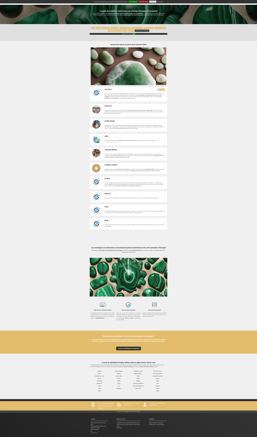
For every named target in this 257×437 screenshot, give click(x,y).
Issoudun (119, 373)
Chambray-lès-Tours (99, 376)
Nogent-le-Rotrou (138, 373)
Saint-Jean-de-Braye (157, 373)
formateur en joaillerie (160, 28)
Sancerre (158, 378)
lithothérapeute (117, 30)
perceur (125, 30)
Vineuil (157, 390)
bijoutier (98, 28)
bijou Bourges (119, 427)
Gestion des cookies (95, 429)
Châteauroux (99, 383)
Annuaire (92, 422)
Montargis (119, 388)
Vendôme (158, 385)
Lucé (119, 385)
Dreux (99, 390)
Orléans (138, 378)
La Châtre (119, 378)
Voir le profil (161, 89)
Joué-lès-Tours (119, 376)
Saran (157, 381)
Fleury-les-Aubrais (119, 371)
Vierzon (157, 388)
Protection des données (95, 427)
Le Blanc (119, 381)
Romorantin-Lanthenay (138, 383)
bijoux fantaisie (114, 28)
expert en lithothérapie (137, 28)
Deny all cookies (144, 1)
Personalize (153, 1)
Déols (99, 388)
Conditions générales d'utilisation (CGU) (98, 426)
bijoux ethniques (105, 28)
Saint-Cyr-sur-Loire (158, 371)
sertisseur (131, 30)
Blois (99, 373)
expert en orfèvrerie (148, 28)
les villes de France (100, 318)
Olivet (138, 376)
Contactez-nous (94, 432)
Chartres (99, 378)
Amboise (99, 371)
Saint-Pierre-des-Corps (158, 376)
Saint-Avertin (138, 388)
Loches (118, 383)
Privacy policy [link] (160, 1)
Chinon (99, 385)
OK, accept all (133, 1)
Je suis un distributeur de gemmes (128, 348)
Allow (134, 33)
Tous (93, 28)
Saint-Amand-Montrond (138, 385)
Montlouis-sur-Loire (138, 371)
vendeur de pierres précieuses (142, 30)
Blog (91, 431)
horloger (110, 30)
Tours (157, 383)
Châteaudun (99, 381)
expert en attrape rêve (125, 28)
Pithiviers (138, 381)
